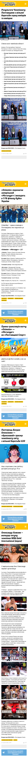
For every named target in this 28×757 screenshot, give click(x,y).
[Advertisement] (14, 169)
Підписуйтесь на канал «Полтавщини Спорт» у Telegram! (15, 312)
